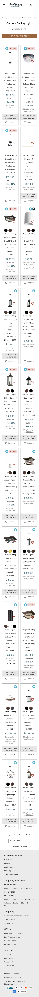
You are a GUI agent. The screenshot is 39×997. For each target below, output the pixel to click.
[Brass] (10, 551)
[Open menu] (4, 5)
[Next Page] (29, 835)
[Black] (6, 230)
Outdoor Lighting (14, 18)
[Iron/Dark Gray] (29, 551)
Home (4, 18)
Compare (11, 122)
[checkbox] (6, 122)
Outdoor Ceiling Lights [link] (29, 18)
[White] (14, 230)
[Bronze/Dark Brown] (10, 230)
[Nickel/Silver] (14, 312)
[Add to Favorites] (14, 61)
